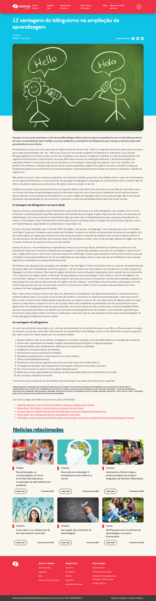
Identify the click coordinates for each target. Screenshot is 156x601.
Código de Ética (99, 583)
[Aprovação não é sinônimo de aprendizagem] (78, 509)
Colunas (16, 35)
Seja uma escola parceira (49, 580)
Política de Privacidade (102, 572)
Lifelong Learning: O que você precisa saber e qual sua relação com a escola (55, 405)
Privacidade (99, 563)
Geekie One (71, 563)
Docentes (70, 580)
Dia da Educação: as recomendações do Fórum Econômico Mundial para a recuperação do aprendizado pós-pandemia (34, 479)
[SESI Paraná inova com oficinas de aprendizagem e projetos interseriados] (123, 509)
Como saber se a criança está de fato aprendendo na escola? (48, 414)
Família (68, 576)
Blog (105, 5)
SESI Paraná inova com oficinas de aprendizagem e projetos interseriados (123, 533)
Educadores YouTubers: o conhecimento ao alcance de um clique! (50, 408)
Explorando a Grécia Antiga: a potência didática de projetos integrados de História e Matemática (124, 475)
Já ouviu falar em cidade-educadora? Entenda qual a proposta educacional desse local (61, 411)
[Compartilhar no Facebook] (133, 38)
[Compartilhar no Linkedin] (142, 38)
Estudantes (70, 572)
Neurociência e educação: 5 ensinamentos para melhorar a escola (76, 475)
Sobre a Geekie (46, 563)
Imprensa (42, 572)
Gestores (69, 568)
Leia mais (20, 491)
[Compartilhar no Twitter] (137, 38)
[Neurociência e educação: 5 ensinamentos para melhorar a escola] (78, 452)
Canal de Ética (98, 568)
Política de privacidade (20, 598)
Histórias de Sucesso (74, 584)
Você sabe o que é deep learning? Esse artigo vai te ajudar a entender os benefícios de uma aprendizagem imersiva (75, 417)
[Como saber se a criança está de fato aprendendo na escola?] (33, 509)
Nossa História (45, 568)
